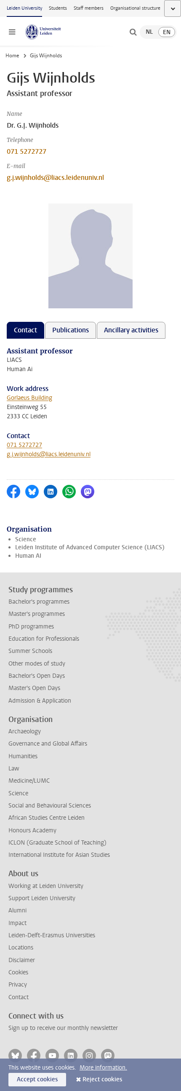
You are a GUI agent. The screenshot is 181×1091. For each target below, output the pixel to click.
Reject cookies (102, 1079)
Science (25, 539)
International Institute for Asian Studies (59, 855)
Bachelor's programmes (38, 602)
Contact (18, 997)
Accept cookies (37, 1079)
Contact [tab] (25, 330)
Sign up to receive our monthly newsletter (63, 1028)
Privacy (17, 985)
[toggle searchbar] (133, 32)
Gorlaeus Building (29, 398)
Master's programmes (36, 614)
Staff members (89, 8)
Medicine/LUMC (29, 781)
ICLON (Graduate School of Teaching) (57, 843)
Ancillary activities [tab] (131, 330)
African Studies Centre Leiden (46, 818)
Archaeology (24, 731)
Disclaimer (21, 960)
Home (12, 55)
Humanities (22, 756)
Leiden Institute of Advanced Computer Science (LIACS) (90, 547)
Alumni (17, 910)
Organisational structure (135, 8)
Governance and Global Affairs (47, 744)
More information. (103, 1068)
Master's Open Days (34, 688)
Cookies (18, 972)
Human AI (28, 556)
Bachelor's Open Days (36, 676)
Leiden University (24, 8)
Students (58, 8)
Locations (20, 948)
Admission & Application (39, 701)
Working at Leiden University (45, 886)
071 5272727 (26, 151)
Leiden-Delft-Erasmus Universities (51, 935)
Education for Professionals (43, 639)
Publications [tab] (70, 330)
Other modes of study (36, 664)
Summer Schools (30, 651)
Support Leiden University (41, 898)
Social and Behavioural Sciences (49, 806)
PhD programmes (31, 627)
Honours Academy (32, 830)
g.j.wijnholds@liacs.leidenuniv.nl (55, 177)
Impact (17, 923)
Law (13, 769)
